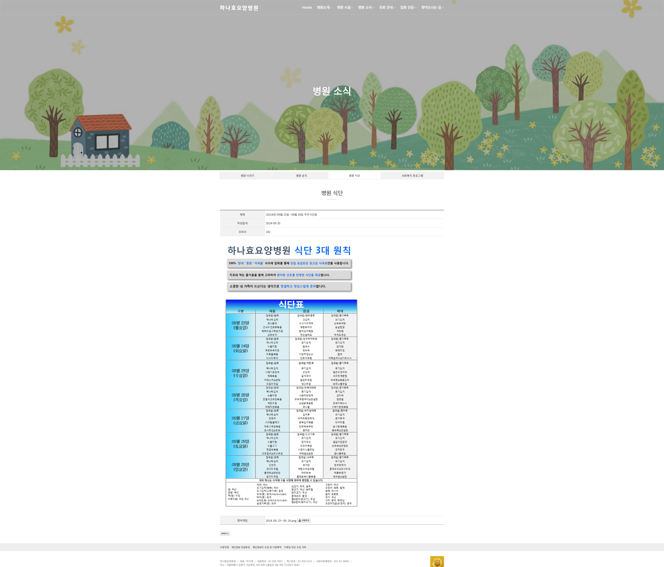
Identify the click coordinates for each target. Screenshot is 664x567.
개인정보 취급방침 (240, 547)
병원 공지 (301, 175)
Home (307, 7)
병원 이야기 (247, 175)
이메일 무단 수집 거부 (295, 547)
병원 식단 (354, 175)
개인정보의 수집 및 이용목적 (267, 547)
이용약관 (224, 547)
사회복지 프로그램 (412, 175)
